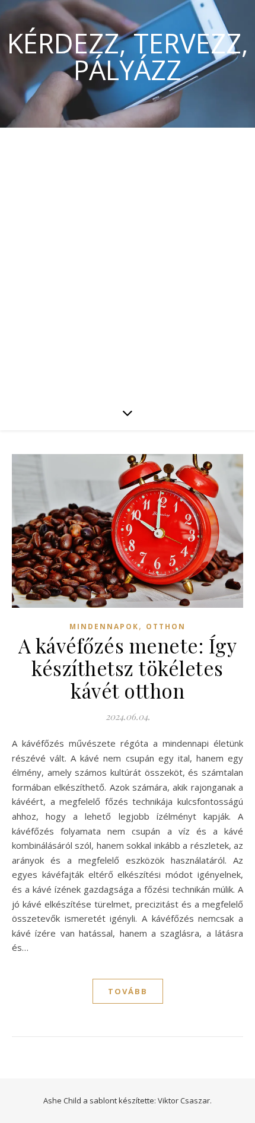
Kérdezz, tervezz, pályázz (127, 56)
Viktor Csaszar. (185, 1100)
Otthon (166, 626)
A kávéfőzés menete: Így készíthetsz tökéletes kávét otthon (127, 667)
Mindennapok (104, 626)
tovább (128, 991)
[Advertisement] (127, 261)
